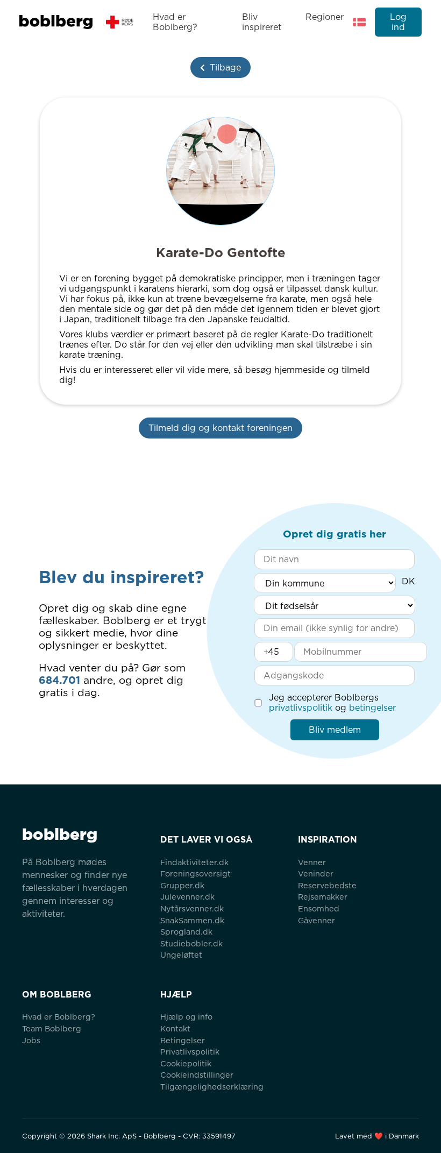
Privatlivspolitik (189, 1051)
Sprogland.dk (186, 931)
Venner (312, 862)
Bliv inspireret (261, 22)
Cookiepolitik (185, 1063)
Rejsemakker (322, 896)
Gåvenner (316, 920)
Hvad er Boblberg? (175, 22)
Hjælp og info (186, 1016)
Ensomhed (318, 908)
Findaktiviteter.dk (194, 862)
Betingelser (182, 1040)
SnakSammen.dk (192, 920)
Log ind (398, 22)
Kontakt (175, 1028)
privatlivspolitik (300, 708)
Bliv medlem (335, 730)
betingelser (372, 708)
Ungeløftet (181, 954)
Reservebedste (327, 885)
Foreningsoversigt (195, 873)
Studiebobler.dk (191, 943)
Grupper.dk (182, 885)
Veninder (315, 873)
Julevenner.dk (187, 896)
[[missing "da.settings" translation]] (359, 22)
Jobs (31, 1040)
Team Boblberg (51, 1028)
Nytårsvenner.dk (192, 908)
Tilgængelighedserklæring (212, 1086)
